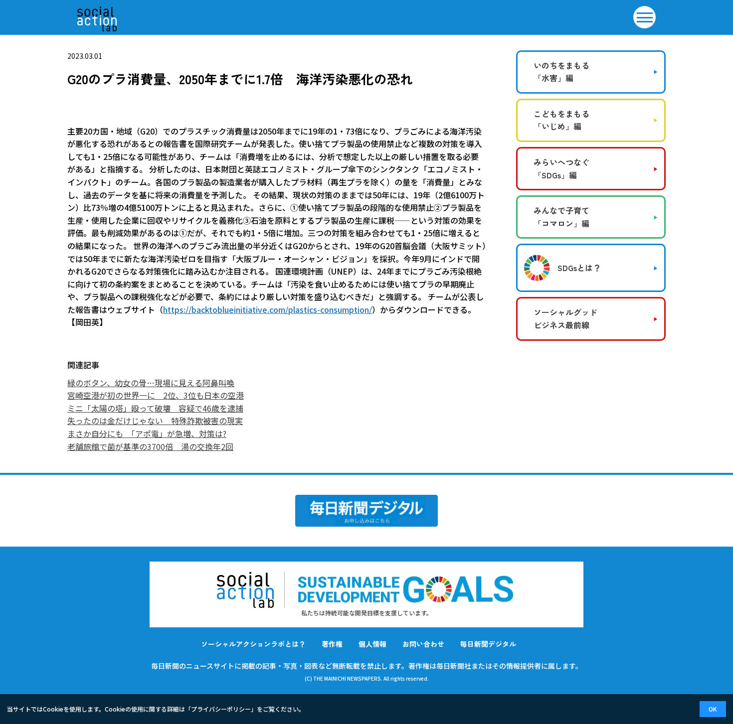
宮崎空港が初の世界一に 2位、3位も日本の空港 (155, 395)
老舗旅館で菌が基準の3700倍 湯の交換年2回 (150, 446)
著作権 (332, 644)
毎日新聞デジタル (488, 644)
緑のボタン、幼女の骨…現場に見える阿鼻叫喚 (150, 383)
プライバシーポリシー (221, 709)
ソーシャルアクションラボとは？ (253, 644)
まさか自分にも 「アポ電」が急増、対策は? (146, 433)
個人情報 (372, 644)
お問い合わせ (423, 644)
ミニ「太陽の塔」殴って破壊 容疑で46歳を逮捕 (155, 408)
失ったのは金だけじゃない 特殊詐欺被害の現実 (155, 421)
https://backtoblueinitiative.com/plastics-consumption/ (267, 309)
